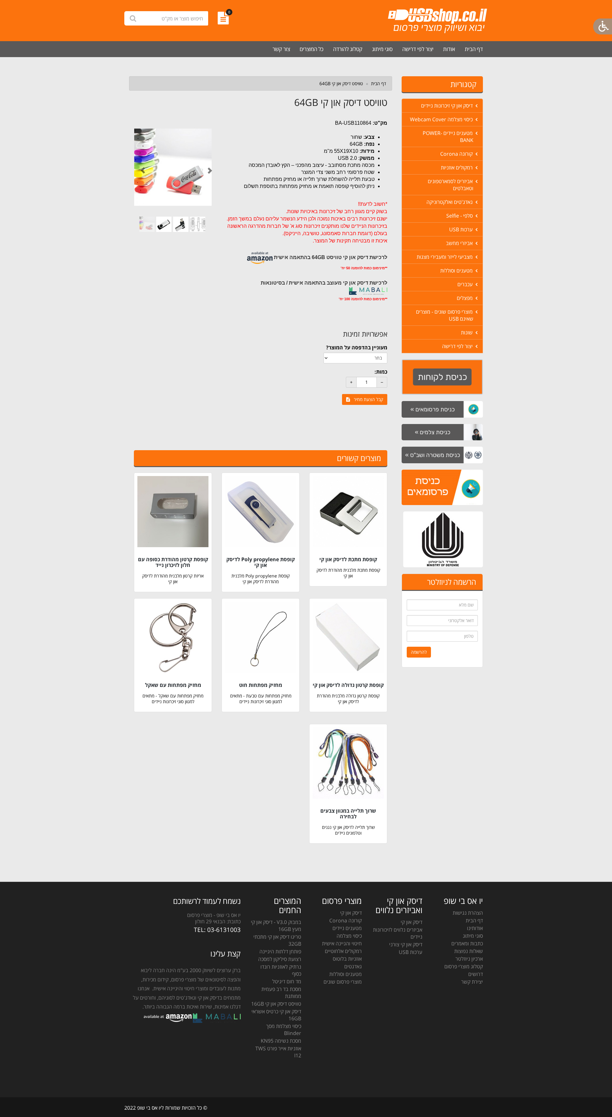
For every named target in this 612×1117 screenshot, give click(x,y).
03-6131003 (224, 930)
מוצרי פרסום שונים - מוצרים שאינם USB (445, 315)
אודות (449, 49)
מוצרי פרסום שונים (343, 981)
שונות (467, 332)
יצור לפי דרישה (417, 49)
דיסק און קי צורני (405, 944)
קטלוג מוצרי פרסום (463, 966)
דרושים (475, 974)
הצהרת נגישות (468, 912)
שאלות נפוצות (468, 951)
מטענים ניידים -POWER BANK (448, 137)
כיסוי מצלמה (349, 935)
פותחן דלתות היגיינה (280, 951)
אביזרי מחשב (460, 243)
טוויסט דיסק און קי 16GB (276, 1003)
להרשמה (419, 652)
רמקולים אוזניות (457, 167)
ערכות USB (461, 229)
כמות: (381, 371)
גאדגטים (353, 966)
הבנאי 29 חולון (210, 921)
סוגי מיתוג (382, 49)
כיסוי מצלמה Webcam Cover (442, 119)
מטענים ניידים (347, 928)
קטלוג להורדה (347, 49)
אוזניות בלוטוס (347, 958)
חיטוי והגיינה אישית (342, 943)
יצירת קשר (472, 981)
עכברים (465, 284)
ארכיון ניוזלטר (469, 958)
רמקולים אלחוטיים (343, 951)
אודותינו (475, 928)
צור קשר (281, 49)
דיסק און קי (411, 922)
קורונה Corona (457, 153)
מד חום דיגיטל (286, 981)
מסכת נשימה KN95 (281, 1040)
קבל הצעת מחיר (366, 399)
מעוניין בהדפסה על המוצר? (356, 347)
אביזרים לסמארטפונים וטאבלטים (451, 185)
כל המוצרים (312, 49)
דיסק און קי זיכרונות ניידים (447, 105)
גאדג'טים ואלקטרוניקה (450, 201)
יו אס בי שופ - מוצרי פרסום (214, 915)
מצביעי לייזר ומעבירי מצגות (445, 256)
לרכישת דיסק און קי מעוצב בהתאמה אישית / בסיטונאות (324, 283)
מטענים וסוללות (457, 270)
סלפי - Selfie (460, 215)
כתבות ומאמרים (467, 943)
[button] (140, 167)
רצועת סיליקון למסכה (279, 959)
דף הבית (474, 49)
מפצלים (465, 298)
